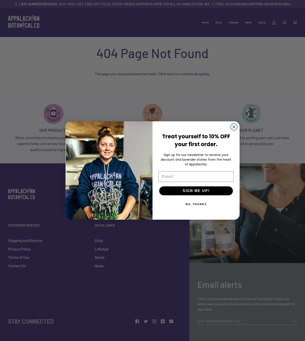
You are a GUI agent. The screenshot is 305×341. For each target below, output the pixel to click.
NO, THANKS (196, 204)
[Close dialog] (234, 127)
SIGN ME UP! (196, 191)
